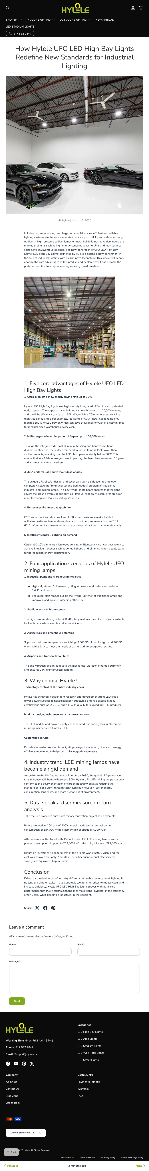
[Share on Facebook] (45, 908)
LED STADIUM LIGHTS (20, 26)
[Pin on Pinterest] (53, 908)
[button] (141, 8)
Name (12, 944)
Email (80, 944)
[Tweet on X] (37, 908)
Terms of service (87, 1157)
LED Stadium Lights (89, 1046)
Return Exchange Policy (132, 1157)
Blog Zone (12, 1096)
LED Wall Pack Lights (90, 1053)
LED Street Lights (88, 1060)
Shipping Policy (107, 1157)
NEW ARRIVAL (105, 19)
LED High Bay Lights (90, 1032)
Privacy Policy (67, 1157)
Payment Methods (88, 1082)
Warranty (83, 1089)
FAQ (80, 1096)
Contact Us (12, 1089)
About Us (11, 1082)
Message (14, 961)
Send (17, 1001)
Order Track (13, 1103)
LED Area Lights (87, 1039)
